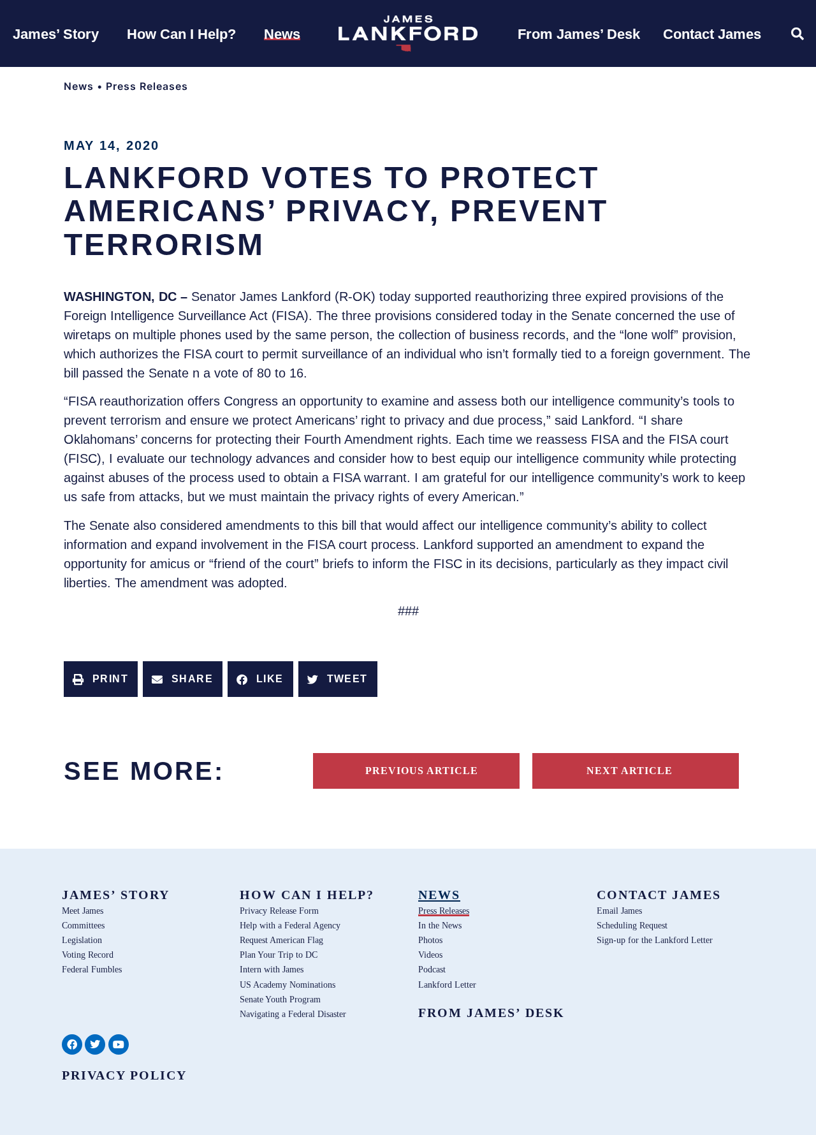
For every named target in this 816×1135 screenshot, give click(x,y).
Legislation (82, 940)
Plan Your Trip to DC (278, 954)
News (79, 86)
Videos (430, 954)
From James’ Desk (491, 1013)
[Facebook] (72, 1044)
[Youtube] (118, 1044)
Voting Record (87, 954)
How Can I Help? (307, 895)
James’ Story (116, 895)
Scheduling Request (632, 925)
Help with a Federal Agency (290, 925)
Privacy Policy (124, 1075)
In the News (440, 925)
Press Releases (147, 86)
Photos (430, 940)
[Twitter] (95, 1044)
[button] (101, 679)
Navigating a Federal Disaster (293, 1014)
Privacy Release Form (279, 910)
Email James (619, 910)
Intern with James (271, 969)
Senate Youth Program (280, 999)
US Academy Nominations (287, 984)
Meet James (82, 910)
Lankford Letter (447, 984)
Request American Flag (281, 940)
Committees (83, 925)
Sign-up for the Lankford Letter (655, 940)
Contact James (659, 895)
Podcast (432, 969)
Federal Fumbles (92, 969)
